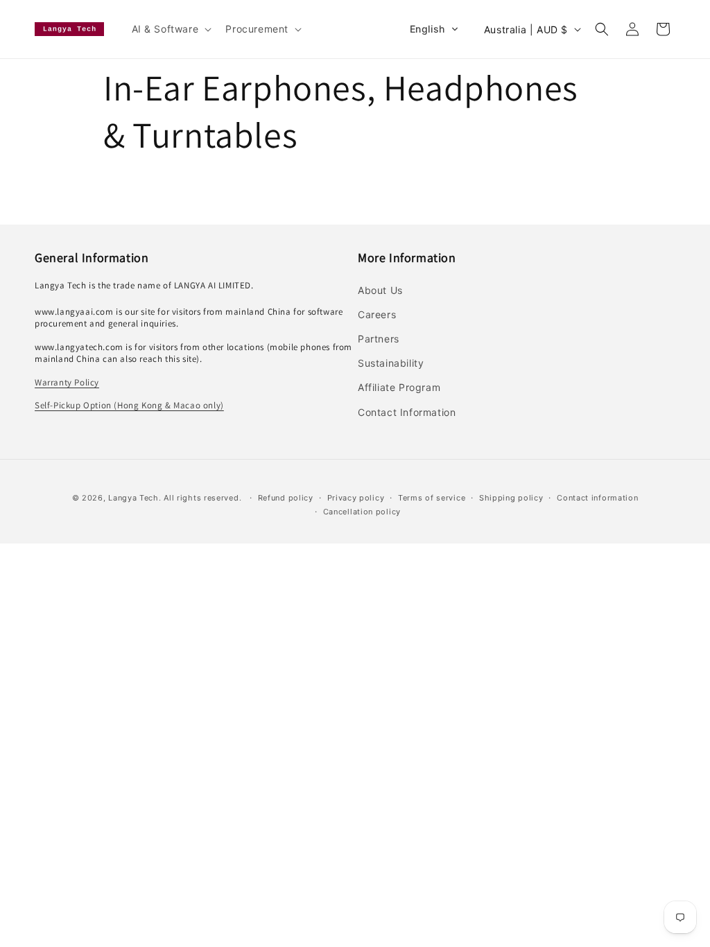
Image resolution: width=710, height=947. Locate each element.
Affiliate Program (399, 387)
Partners (378, 339)
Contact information (597, 498)
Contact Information (407, 412)
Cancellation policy (362, 511)
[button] (170, 29)
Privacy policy (356, 498)
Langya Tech (133, 498)
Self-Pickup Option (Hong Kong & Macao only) (129, 405)
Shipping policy (511, 498)
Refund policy (285, 498)
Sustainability (391, 363)
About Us (380, 290)
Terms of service (431, 498)
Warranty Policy (67, 382)
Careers (377, 314)
